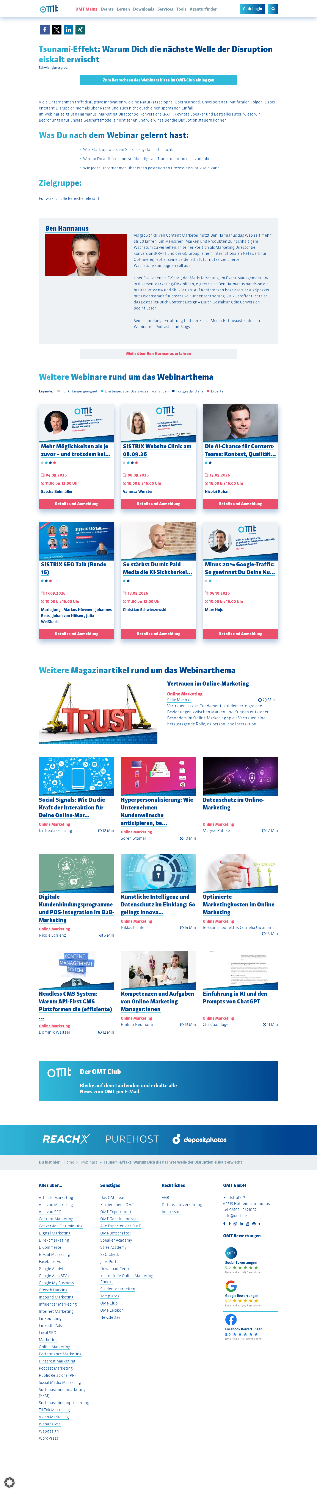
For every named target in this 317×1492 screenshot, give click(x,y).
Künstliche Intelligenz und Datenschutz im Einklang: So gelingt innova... (158, 904)
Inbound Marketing (56, 1297)
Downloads (143, 9)
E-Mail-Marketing (54, 1254)
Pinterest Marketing (57, 1361)
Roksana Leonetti (219, 927)
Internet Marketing (56, 1311)
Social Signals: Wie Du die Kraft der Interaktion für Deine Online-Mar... (72, 807)
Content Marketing (56, 1218)
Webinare (89, 1162)
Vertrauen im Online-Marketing (208, 683)
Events (107, 9)
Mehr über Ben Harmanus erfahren (158, 353)
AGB (165, 1197)
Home (69, 1162)
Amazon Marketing (56, 1204)
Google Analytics (53, 1268)
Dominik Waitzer (54, 1032)
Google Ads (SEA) (54, 1275)
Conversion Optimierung (61, 1225)
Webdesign (49, 1431)
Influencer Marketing (58, 1304)
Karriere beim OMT (117, 1204)
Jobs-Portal (110, 1261)
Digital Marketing (55, 1233)
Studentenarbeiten (117, 1288)
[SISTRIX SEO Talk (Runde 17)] (76, 541)
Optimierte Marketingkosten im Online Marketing (239, 904)
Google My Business (56, 1282)
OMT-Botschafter (115, 1233)
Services (165, 9)
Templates (109, 1296)
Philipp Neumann (137, 1024)
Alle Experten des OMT (120, 1225)
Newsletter (110, 1317)
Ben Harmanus (67, 228)
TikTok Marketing (54, 1409)
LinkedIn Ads (50, 1325)
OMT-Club (109, 1303)
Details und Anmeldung (77, 503)
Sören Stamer (133, 838)
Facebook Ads (51, 1261)
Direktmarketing (54, 1240)
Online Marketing (184, 694)
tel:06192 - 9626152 (240, 1209)
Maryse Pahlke (216, 830)
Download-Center (116, 1268)
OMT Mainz (86, 9)
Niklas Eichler (133, 927)
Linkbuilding (50, 1318)
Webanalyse (50, 1424)
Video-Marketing (54, 1416)
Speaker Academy (116, 1240)
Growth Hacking (53, 1289)
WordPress (48, 1438)
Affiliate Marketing (56, 1197)
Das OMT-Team (113, 1197)
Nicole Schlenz (52, 935)
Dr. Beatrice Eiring (55, 830)
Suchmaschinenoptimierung (64, 1402)
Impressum (172, 1211)
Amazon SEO (50, 1211)
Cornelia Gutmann (257, 927)
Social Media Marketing (60, 1382)
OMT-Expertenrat (116, 1211)
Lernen (123, 9)
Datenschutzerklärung (182, 1204)
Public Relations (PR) (57, 1375)
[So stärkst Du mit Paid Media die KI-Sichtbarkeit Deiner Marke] (158, 541)
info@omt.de (235, 1215)
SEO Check (109, 1254)
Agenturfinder (203, 9)
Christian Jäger (216, 1024)
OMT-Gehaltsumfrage (119, 1218)
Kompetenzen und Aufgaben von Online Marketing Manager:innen (157, 1001)
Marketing (48, 1339)
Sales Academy (113, 1247)
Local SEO (47, 1332)
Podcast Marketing (56, 1368)
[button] (45, 29)
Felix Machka (179, 699)
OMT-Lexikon (112, 1310)
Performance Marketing (60, 1353)
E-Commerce (50, 1247)
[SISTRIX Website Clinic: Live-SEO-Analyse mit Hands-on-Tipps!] (158, 423)
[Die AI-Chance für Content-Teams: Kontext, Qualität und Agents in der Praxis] (240, 423)
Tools (181, 9)
